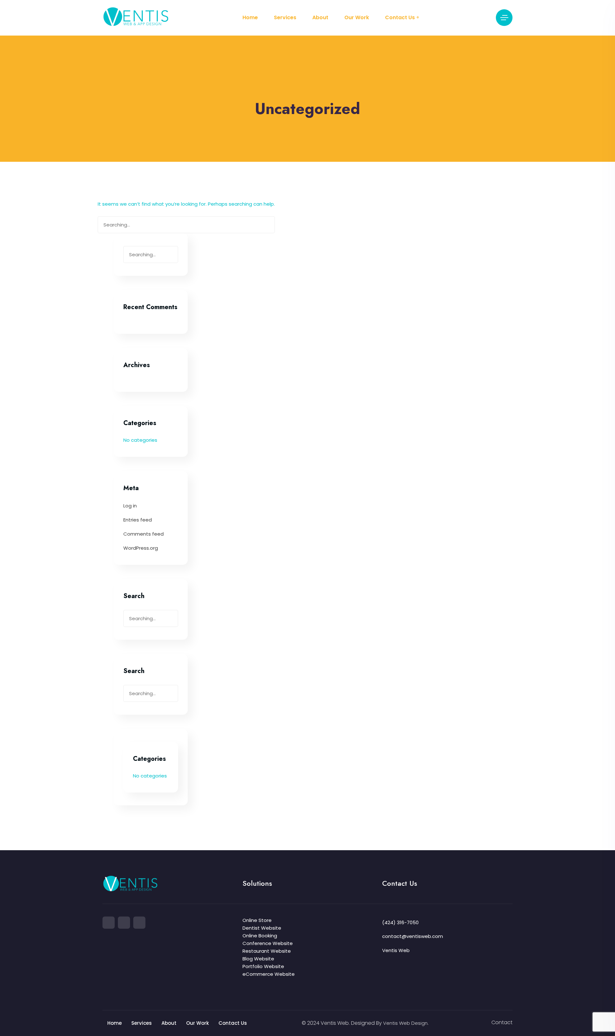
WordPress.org (140, 548)
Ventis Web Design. (406, 1023)
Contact (501, 1022)
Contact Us (400, 17)
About (320, 17)
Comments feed (143, 533)
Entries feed (137, 519)
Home (250, 17)
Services (285, 17)
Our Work (356, 17)
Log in (130, 505)
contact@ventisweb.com (412, 936)
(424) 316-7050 (400, 922)
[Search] (267, 226)
